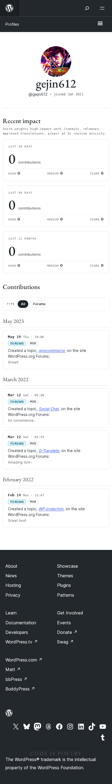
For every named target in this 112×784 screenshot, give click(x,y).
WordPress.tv (21, 642)
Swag (65, 642)
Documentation (20, 622)
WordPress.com (23, 660)
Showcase (67, 566)
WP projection (51, 508)
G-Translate (49, 450)
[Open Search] (87, 8)
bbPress (16, 679)
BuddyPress (20, 689)
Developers (16, 632)
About (11, 566)
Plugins (64, 585)
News (11, 575)
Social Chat (49, 408)
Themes (65, 575)
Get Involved (70, 613)
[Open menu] (103, 8)
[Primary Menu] (100, 23)
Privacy (12, 595)
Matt (13, 669)
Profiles (12, 24)
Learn (11, 613)
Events (64, 622)
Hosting (13, 585)
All (23, 304)
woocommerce (52, 350)
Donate (67, 632)
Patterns (65, 595)
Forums (39, 304)
